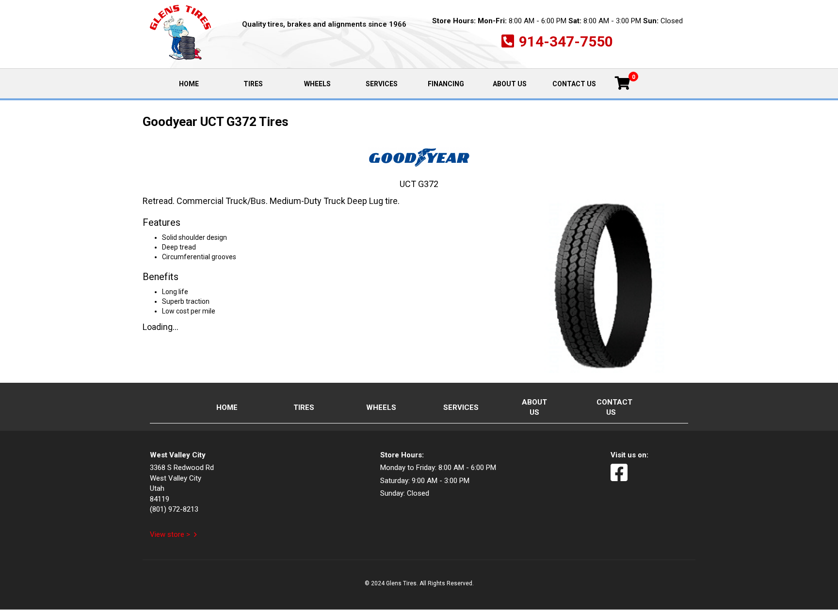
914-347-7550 (566, 41)
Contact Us (574, 84)
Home (199, 83)
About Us (510, 84)
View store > (170, 534)
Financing (446, 84)
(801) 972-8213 (174, 509)
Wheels (317, 84)
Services (382, 84)
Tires (253, 84)
